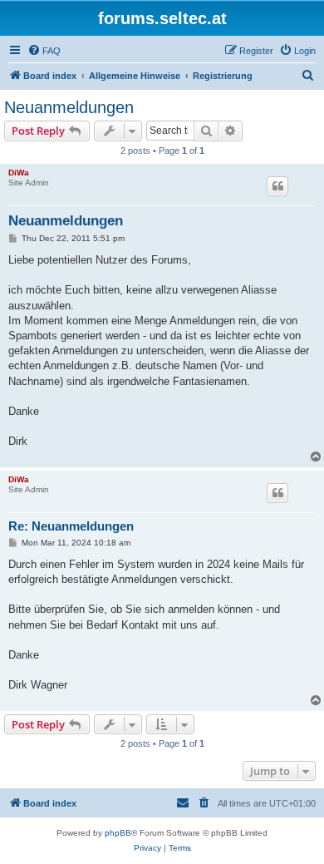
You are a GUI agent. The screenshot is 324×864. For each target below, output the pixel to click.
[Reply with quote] (277, 186)
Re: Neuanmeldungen (71, 526)
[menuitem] (44, 51)
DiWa (18, 172)
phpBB (118, 832)
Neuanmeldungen (69, 107)
